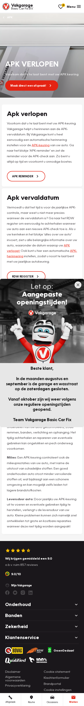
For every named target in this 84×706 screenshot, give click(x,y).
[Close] (78, 284)
